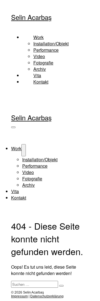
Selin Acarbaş (31, 17)
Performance (46, 50)
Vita (37, 75)
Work (16, 148)
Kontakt (40, 82)
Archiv (39, 69)
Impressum (19, 296)
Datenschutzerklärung (47, 296)
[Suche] (61, 286)
